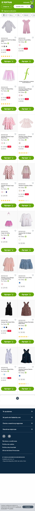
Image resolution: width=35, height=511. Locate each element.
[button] (24, 6)
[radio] (2, 56)
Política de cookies (8, 444)
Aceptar (27, 507)
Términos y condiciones (9, 441)
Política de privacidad (9, 447)
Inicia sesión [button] (26, 2)
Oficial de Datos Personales (10, 450)
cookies (11, 508)
